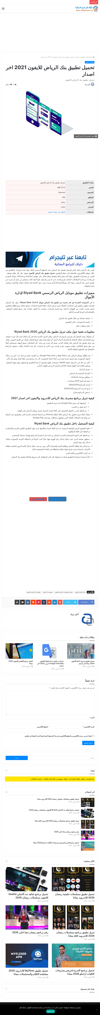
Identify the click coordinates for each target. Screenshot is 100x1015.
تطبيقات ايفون (80, 57)
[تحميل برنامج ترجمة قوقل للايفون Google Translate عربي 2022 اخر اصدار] (50, 651)
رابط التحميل (57, 499)
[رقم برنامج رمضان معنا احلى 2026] (87, 835)
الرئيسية (90, 57)
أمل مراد (87, 84)
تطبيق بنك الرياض (48, 592)
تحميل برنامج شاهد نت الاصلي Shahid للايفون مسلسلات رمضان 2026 (54, 810)
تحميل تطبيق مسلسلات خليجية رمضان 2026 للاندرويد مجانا (58, 799)
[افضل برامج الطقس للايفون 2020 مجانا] (19, 651)
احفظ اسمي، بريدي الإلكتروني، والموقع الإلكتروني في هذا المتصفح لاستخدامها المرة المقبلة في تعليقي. (58, 736)
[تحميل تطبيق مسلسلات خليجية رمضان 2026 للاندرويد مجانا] (87, 802)
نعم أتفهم (50, 1011)
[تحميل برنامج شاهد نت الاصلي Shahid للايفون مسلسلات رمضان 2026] (87, 813)
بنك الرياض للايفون (80, 592)
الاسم (91, 718)
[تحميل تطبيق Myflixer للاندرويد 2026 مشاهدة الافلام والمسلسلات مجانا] (27, 956)
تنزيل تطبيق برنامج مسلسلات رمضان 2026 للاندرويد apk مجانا (57, 821)
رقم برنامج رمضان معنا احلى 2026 (66, 832)
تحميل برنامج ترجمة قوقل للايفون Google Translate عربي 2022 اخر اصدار (50, 663)
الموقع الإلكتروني (42, 727)
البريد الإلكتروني (88, 727)
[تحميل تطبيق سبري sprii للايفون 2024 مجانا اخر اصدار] (80, 651)
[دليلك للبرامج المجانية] (86, 9)
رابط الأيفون (37, 499)
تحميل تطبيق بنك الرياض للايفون (64, 592)
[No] (97, 1010)
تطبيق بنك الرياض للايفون (34, 592)
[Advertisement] (50, 32)
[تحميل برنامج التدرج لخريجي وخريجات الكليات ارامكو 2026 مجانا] (87, 846)
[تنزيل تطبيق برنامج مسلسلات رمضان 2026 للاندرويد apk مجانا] (87, 824)
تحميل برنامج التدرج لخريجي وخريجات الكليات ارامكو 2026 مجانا (56, 843)
